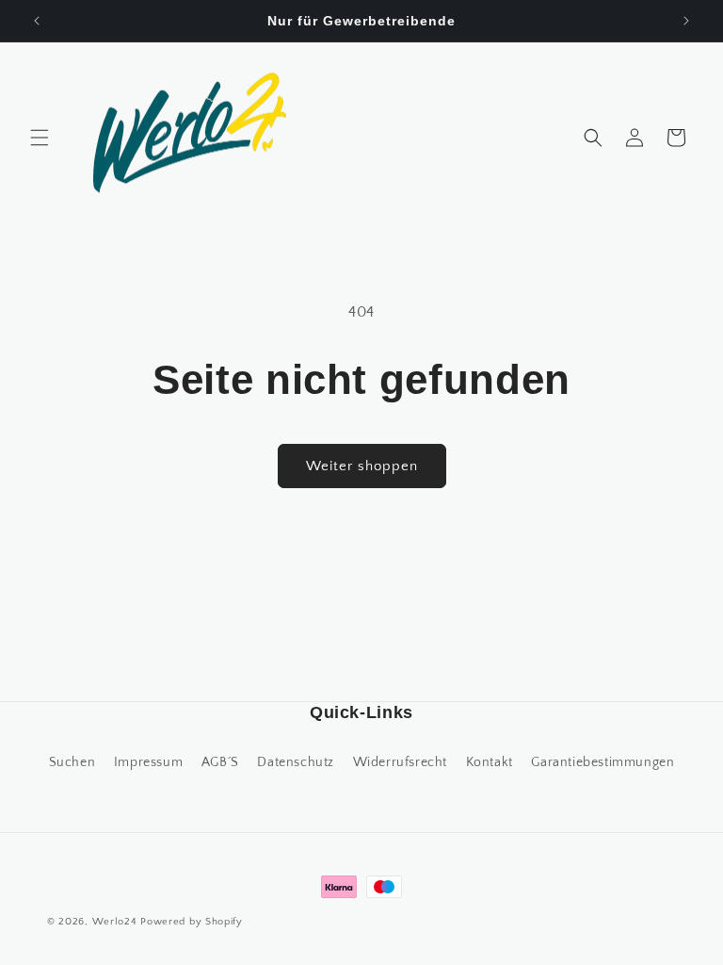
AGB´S (220, 762)
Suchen (72, 762)
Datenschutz (295, 762)
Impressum (148, 762)
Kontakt (489, 762)
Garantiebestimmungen (602, 762)
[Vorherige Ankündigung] (36, 20)
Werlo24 (114, 921)
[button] (39, 137)
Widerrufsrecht (400, 762)
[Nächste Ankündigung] (686, 20)
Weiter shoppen (362, 466)
